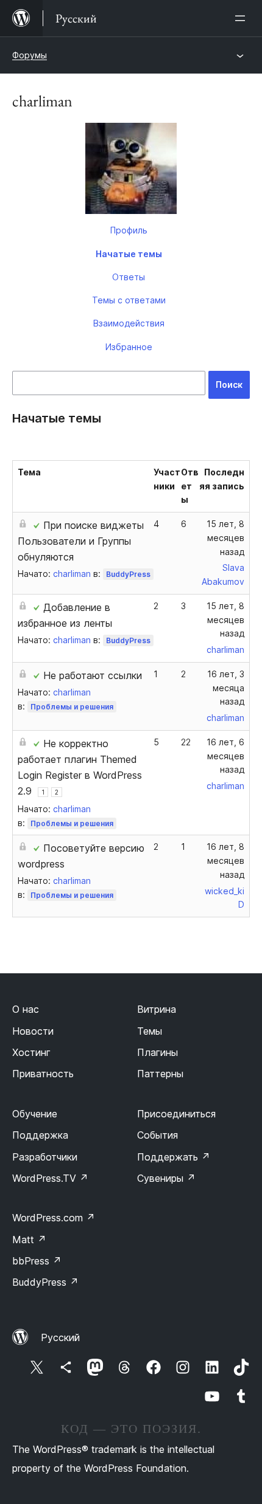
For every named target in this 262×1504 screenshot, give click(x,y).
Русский (60, 1337)
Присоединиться (176, 1114)
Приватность (43, 1074)
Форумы (29, 55)
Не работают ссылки (92, 675)
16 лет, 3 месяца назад (225, 688)
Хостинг (31, 1052)
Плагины (157, 1052)
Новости (33, 1031)
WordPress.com (53, 1218)
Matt (29, 1239)
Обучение (34, 1114)
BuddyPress (128, 574)
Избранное (128, 347)
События (157, 1135)
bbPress (37, 1261)
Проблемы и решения (71, 706)
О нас (25, 1009)
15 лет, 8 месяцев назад (225, 538)
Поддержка (40, 1135)
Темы (149, 1031)
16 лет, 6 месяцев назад (225, 756)
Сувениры (166, 1178)
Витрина (156, 1009)
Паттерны (160, 1074)
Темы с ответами (129, 300)
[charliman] (131, 171)
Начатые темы (129, 254)
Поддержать (173, 1157)
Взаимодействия (129, 323)
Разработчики (44, 1157)
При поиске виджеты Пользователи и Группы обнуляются (81, 541)
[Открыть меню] (242, 18)
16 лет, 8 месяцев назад (225, 860)
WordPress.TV (50, 1178)
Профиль (128, 230)
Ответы (128, 277)
